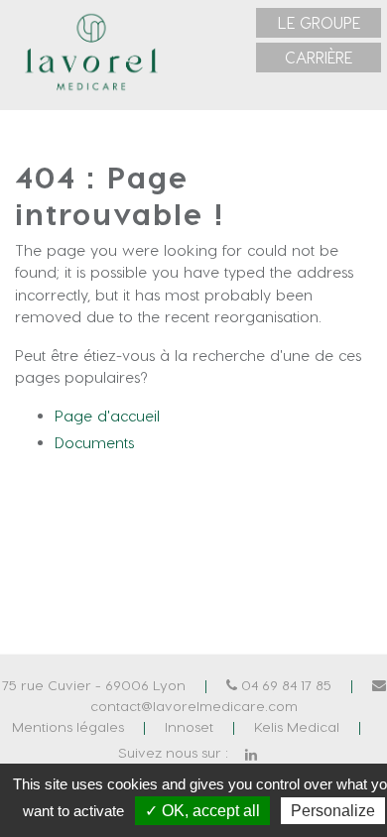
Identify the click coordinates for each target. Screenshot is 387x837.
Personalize (333, 810)
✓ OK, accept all (202, 810)
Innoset (189, 726)
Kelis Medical (296, 726)
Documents (94, 442)
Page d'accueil (107, 415)
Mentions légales (68, 726)
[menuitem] (318, 23)
